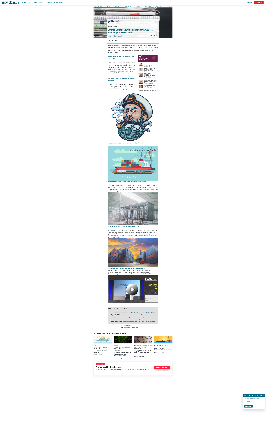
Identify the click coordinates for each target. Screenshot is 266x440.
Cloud (138, 6)
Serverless (148, 6)
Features (49, 2)
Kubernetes (159, 6)
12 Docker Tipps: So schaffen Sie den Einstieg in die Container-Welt (122, 57)
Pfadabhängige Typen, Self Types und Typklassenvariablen (139, 321)
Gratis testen (258, 2)
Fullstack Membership (36, 2)
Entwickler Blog (98, 6)
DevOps (117, 6)
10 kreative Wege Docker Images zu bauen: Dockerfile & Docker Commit (127, 181)
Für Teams (24, 2)
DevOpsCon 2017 (146, 274)
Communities (58, 2)
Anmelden (249, 2)
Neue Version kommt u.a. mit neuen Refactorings (133, 315)
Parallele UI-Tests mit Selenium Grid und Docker (142, 312)
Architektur (128, 6)
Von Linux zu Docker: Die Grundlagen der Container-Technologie (122, 79)
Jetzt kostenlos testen (162, 367)
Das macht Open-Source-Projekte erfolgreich (134, 317)
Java (108, 6)
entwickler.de (10, 3)
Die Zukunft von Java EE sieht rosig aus (131, 319)
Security (170, 6)
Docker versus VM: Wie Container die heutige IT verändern (123, 226)
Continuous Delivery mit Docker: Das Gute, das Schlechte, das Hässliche (126, 268)
